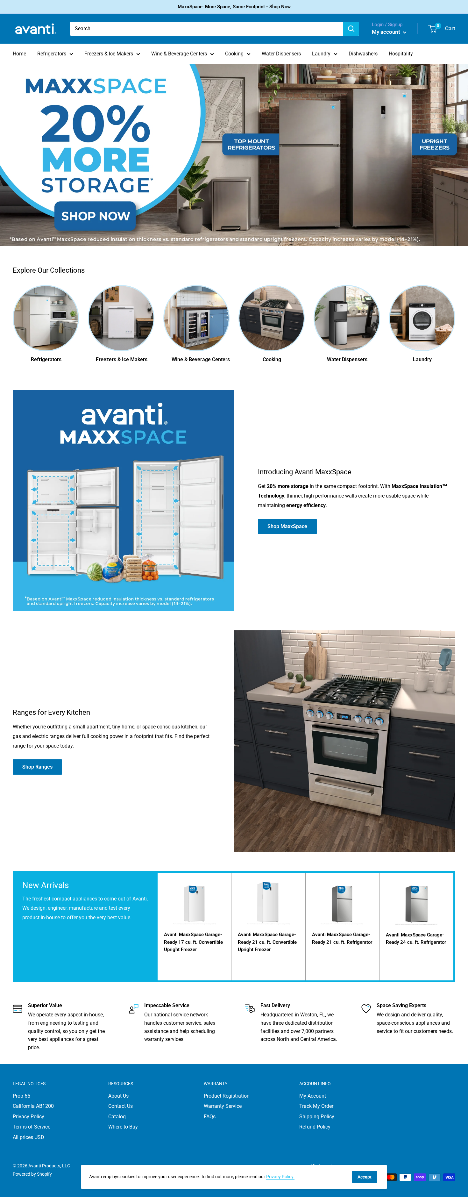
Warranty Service (223, 1106)
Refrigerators (51, 54)
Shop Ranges (37, 767)
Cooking (234, 54)
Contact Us (120, 1106)
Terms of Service (31, 1127)
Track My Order (316, 1106)
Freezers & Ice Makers (108, 54)
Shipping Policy (316, 1117)
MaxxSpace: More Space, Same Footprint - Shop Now (234, 7)
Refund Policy (314, 1127)
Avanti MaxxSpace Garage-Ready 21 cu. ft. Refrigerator (342, 938)
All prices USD (28, 1137)
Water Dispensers (281, 54)
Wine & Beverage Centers (179, 54)
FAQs (210, 1117)
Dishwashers (363, 54)
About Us (118, 1096)
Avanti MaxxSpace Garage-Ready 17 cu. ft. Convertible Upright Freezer (193, 942)
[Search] (351, 29)
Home (19, 54)
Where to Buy (123, 1127)
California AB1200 (33, 1106)
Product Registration (227, 1096)
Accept (365, 1176)
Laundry (321, 54)
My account (386, 32)
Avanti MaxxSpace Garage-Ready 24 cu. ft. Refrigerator (416, 938)
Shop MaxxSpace (287, 526)
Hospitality (401, 54)
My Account (312, 1096)
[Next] (455, 321)
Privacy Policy (28, 1117)
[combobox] (206, 29)
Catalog (117, 1117)
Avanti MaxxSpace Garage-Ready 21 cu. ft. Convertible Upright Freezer (267, 942)
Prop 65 (21, 1096)
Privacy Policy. (280, 1176)
